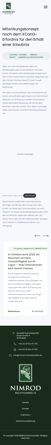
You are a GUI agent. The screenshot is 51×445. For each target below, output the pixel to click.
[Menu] (46, 7)
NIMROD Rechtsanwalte (36, 55)
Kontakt (25, 408)
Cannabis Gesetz (13, 55)
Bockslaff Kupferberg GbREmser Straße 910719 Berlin (28, 335)
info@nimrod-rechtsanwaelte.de (27, 355)
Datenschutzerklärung (25, 421)
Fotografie (18, 248)
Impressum (25, 415)
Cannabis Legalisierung (23, 55)
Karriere (25, 402)
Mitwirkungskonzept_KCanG (12, 196)
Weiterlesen (14, 311)
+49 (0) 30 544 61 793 (27, 343)
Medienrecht (28, 248)
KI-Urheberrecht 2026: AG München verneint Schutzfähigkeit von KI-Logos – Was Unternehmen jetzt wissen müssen (25, 261)
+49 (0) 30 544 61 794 (28, 349)
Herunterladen (30, 196)
